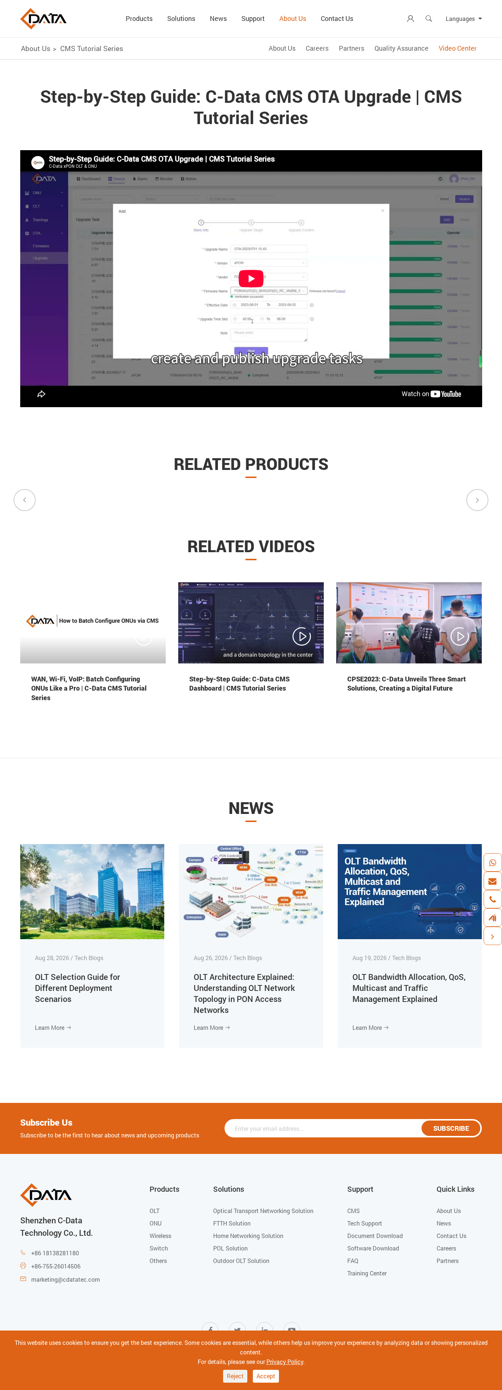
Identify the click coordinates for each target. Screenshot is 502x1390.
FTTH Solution (232, 1223)
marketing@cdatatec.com (65, 1279)
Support (253, 18)
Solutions (181, 18)
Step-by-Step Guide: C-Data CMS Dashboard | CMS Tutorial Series (239, 683)
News (218, 18)
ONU (156, 1223)
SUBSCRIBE (451, 1128)
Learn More (53, 1027)
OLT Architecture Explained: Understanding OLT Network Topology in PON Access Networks (244, 993)
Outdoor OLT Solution (241, 1260)
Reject (235, 1376)
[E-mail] (492, 881)
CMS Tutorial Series (91, 48)
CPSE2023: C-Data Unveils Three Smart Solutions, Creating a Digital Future (406, 683)
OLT (154, 1211)
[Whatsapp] (492, 862)
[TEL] (492, 899)
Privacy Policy (284, 1361)
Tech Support (364, 1223)
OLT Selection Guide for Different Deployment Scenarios (77, 987)
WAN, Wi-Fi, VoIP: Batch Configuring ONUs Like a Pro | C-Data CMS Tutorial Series (89, 688)
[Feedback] (492, 917)
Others (158, 1260)
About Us (292, 18)
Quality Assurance (401, 48)
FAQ (352, 1260)
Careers (317, 48)
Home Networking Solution (248, 1235)
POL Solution (230, 1248)
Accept (266, 1376)
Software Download (373, 1248)
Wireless (160, 1235)
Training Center (367, 1273)
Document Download (375, 1235)
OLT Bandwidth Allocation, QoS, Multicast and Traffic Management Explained (409, 987)
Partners (351, 48)
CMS (353, 1211)
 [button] (24, 499)
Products (139, 18)
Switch (159, 1248)
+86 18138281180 (55, 1253)
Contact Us (337, 18)
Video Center (458, 48)
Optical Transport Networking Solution (263, 1211)
